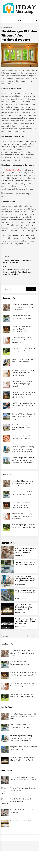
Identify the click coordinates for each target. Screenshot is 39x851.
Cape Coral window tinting (11, 170)
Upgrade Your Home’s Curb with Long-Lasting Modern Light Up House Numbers (25, 621)
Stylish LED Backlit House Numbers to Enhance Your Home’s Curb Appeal (23, 607)
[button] (37, 21)
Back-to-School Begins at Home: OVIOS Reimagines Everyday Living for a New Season (26, 550)
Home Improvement (7, 27)
